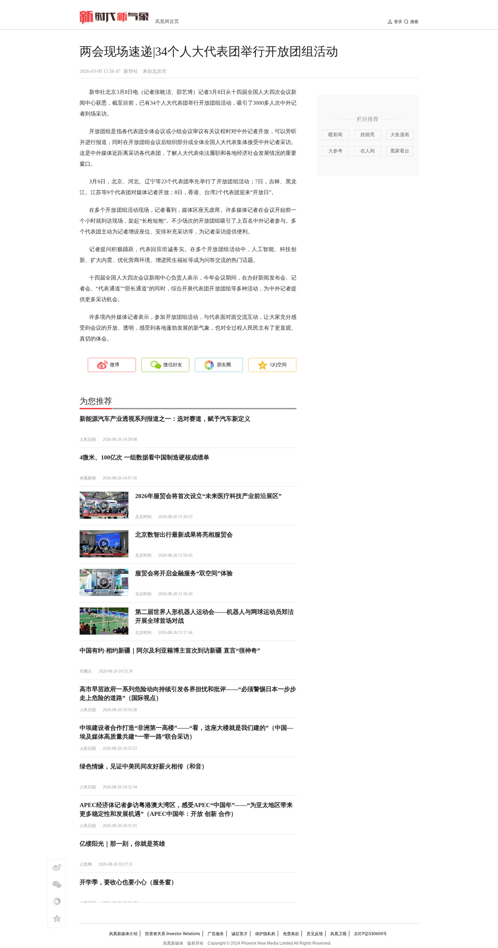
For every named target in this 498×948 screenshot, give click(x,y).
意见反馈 (315, 933)
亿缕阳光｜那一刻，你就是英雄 (122, 843)
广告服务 (216, 933)
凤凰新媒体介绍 (123, 933)
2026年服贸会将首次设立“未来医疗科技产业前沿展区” (208, 496)
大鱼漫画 (399, 134)
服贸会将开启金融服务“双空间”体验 (184, 573)
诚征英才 (239, 933)
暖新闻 (335, 134)
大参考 (335, 150)
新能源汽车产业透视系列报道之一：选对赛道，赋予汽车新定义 (165, 418)
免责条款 (291, 933)
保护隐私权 (265, 933)
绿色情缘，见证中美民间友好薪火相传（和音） (144, 766)
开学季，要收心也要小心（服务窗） (128, 882)
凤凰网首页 (167, 21)
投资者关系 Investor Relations (172, 933)
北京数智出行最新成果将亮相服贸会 (184, 534)
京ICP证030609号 (370, 933)
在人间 (367, 150)
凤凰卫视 (338, 933)
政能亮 (367, 134)
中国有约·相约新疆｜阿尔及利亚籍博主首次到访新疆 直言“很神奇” (170, 650)
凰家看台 (399, 150)
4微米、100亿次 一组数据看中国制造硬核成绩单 (144, 457)
